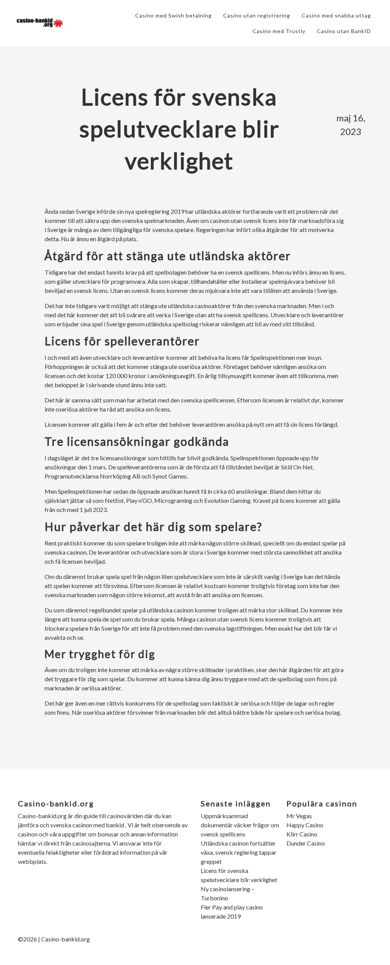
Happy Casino (304, 824)
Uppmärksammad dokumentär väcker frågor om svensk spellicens (240, 825)
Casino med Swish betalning (173, 15)
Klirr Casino (301, 834)
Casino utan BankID (344, 31)
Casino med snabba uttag (336, 15)
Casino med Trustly (279, 31)
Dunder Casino (305, 843)
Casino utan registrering (256, 15)
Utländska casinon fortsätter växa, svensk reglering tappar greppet (239, 852)
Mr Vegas (299, 815)
